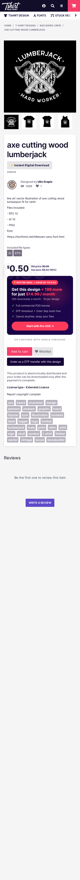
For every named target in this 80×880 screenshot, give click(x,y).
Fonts (41, 15)
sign (11, 434)
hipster (13, 415)
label (11, 421)
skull (21, 434)
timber (60, 434)
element (14, 409)
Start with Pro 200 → (40, 326)
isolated (57, 415)
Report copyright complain (24, 394)
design (51, 403)
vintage (26, 440)
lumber (47, 421)
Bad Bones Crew (50, 25)
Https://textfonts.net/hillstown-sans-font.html (35, 236)
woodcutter (56, 440)
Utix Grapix (45, 181)
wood (40, 440)
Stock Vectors (66, 15)
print (41, 427)
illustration (40, 415)
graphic (44, 409)
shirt (62, 427)
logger (23, 421)
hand (57, 409)
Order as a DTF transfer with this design (35, 361)
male (31, 427)
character (36, 403)
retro (52, 427)
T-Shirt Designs (25, 25)
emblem (29, 409)
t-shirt (47, 434)
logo (34, 421)
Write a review (40, 502)
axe (10, 403)
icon (25, 415)
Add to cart (19, 351)
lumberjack (16, 427)
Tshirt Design (18, 15)
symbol (33, 434)
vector (12, 440)
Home (7, 25)
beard (21, 403)
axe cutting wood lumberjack (24, 29)
